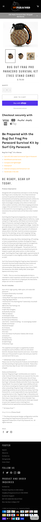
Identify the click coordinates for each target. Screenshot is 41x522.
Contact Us (5, 456)
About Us (5, 453)
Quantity (5, 85)
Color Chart (6, 462)
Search (4, 450)
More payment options (20, 108)
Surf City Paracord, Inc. (12, 508)
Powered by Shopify (24, 508)
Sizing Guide (6, 459)
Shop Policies (6, 412)
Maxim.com (29, 265)
